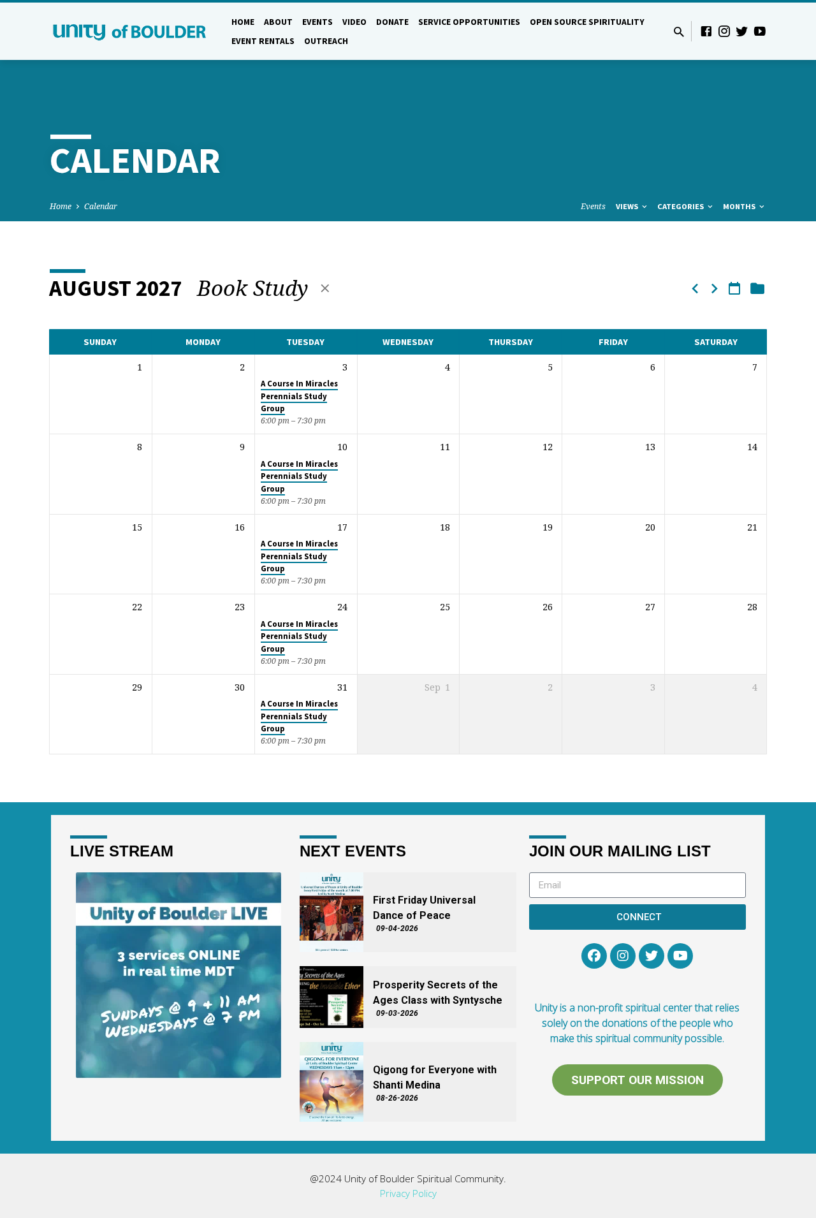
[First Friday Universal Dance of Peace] (331, 912)
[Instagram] (724, 31)
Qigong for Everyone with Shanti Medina (435, 1077)
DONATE (392, 22)
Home (242, 22)
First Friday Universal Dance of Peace (424, 907)
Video (354, 22)
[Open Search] (679, 31)
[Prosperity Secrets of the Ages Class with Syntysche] (331, 997)
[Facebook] (706, 31)
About (278, 22)
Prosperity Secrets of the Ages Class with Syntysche (437, 992)
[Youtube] (680, 956)
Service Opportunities (469, 22)
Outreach (326, 41)
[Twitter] (742, 31)
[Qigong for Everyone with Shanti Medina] (331, 1082)
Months (740, 206)
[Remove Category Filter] (325, 288)
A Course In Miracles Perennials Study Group (299, 396)
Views (628, 206)
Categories (681, 206)
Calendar (100, 206)
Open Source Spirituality (587, 22)
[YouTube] (760, 31)
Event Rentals (263, 41)
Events (317, 22)
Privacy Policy (408, 1193)
